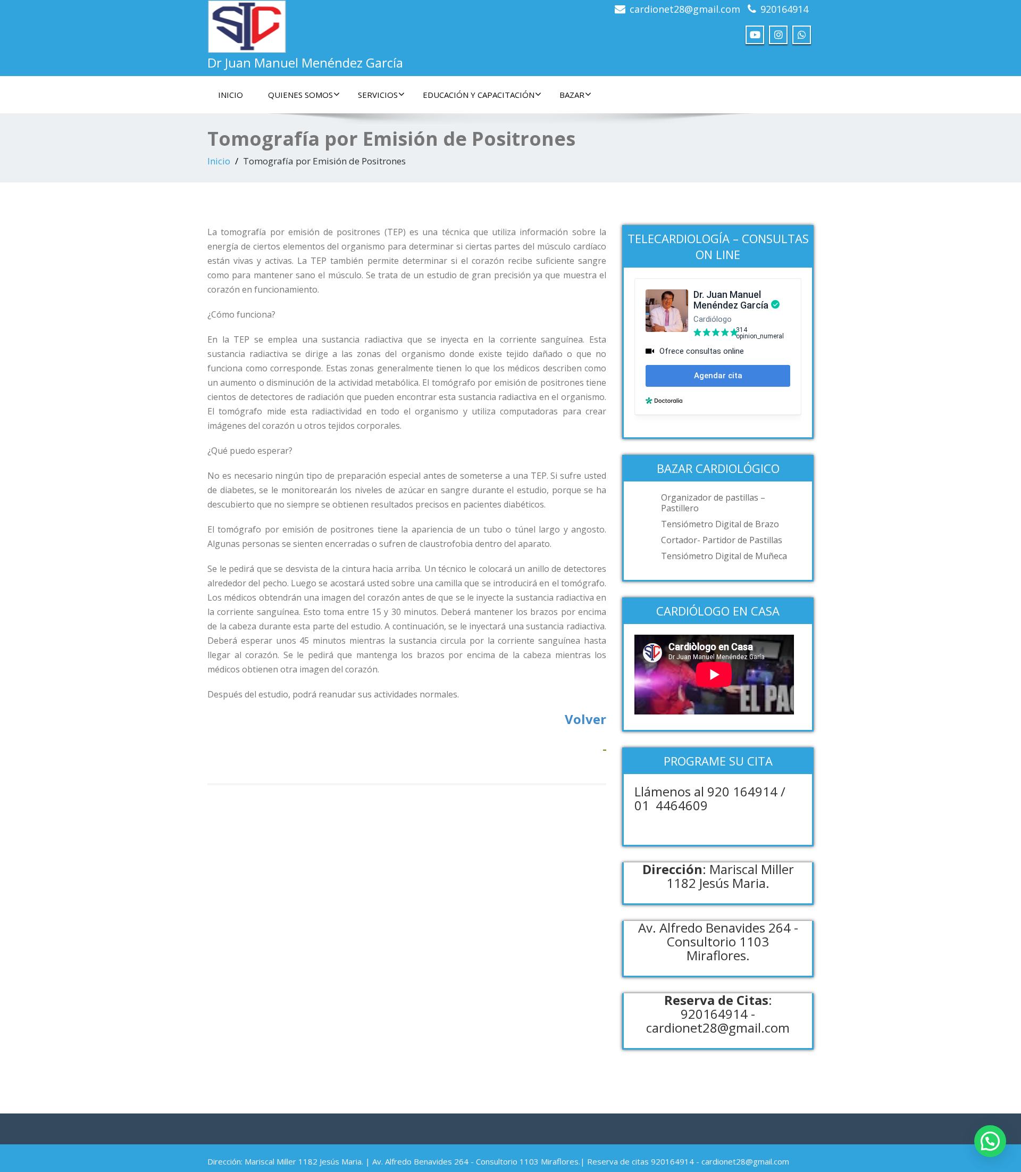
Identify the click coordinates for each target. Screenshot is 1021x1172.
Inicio (230, 94)
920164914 (784, 9)
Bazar (571, 94)
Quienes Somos (300, 94)
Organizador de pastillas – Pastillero (713, 502)
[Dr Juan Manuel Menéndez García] (247, 24)
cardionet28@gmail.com (685, 9)
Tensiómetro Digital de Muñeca (724, 556)
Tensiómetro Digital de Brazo (720, 524)
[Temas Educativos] (604, 743)
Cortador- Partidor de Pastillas (721, 540)
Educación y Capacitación (478, 94)
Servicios (378, 94)
